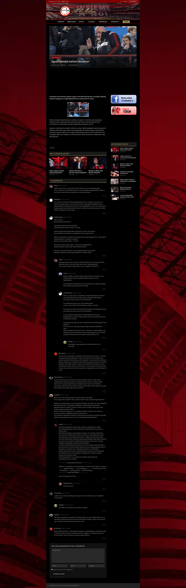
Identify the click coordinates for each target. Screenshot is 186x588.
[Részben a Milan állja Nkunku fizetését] (98, 163)
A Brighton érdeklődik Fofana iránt (126, 172)
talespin (56, 514)
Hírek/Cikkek (71, 21)
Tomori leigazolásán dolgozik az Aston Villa (127, 196)
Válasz (104, 195)
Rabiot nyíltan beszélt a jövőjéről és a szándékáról (128, 180)
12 (97, 174)
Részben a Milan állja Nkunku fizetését (96, 171)
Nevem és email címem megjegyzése (63, 569)
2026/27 (81, 21)
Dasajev (70, 341)
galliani (52, 147)
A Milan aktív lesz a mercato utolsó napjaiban (78, 171)
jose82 (61, 424)
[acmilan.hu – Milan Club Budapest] (77, 11)
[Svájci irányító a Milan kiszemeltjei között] (58, 163)
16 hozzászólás (73, 65)
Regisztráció (133, 1)
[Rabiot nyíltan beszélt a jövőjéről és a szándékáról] (115, 181)
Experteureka (67, 483)
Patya (57, 65)
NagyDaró (57, 199)
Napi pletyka (55, 57)
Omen (65, 273)
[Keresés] (121, 1)
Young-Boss (57, 493)
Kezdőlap (61, 21)
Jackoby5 (57, 395)
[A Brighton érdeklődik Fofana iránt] (115, 173)
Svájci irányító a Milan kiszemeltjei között (56, 171)
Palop (56, 185)
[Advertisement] (78, 83)
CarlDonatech (58, 217)
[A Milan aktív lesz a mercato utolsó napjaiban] (78, 163)
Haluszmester (58, 377)
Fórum (126, 21)
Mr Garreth (62, 353)
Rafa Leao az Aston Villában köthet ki (126, 188)
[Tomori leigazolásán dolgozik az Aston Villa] (115, 197)
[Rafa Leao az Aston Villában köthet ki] (115, 189)
